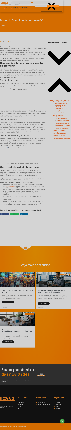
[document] (35, 215)
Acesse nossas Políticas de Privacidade (13, 8)
